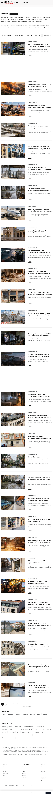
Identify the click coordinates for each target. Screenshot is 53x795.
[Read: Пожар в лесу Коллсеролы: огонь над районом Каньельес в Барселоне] (13, 88)
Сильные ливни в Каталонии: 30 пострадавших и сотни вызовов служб (39, 479)
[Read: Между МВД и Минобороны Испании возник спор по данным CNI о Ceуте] (13, 172)
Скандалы (5, 104)
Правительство (19, 735)
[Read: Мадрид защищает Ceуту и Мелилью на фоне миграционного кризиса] (13, 627)
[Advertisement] (26, 71)
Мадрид (3, 714)
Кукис (47, 785)
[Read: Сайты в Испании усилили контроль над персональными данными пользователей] (13, 690)
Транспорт (4, 732)
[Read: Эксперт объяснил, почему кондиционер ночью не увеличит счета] (13, 399)
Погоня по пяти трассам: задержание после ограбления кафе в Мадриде (39, 252)
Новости (4, 726)
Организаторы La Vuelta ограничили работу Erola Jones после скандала (39, 106)
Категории (24, 766)
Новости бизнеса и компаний (8, 737)
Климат (5, 187)
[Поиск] (27, 2)
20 (12, 704)
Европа (4, 333)
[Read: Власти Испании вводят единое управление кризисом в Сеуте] (13, 317)
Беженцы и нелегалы (7, 167)
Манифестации (48, 35)
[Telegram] (20, 2)
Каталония (18, 714)
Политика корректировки (25, 776)
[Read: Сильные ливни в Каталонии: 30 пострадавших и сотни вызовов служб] (13, 482)
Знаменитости (18, 726)
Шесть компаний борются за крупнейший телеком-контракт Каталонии (39, 45)
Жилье (40, 735)
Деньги (35, 735)
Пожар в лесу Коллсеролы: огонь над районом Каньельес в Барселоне (39, 85)
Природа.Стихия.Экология (26, 729)
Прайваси (42, 785)
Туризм (5, 208)
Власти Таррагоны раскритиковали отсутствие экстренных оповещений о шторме (38, 458)
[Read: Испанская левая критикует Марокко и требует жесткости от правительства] (13, 669)
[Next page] (16, 704)
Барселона (10, 714)
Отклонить (42, 792)
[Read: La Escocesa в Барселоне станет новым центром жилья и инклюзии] (13, 296)
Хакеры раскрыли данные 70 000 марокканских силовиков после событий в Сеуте (39, 335)
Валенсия (32, 714)
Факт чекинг (5, 775)
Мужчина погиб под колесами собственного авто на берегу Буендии (38, 355)
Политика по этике (45, 780)
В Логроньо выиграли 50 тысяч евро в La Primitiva (39, 520)
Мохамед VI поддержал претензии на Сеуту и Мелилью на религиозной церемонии (40, 231)
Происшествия (6, 35)
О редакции (43, 766)
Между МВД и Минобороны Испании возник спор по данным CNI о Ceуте (39, 168)
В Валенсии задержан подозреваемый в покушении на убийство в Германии (39, 437)
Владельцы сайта (44, 769)
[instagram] (17, 2)
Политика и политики (8, 146)
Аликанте (28, 717)
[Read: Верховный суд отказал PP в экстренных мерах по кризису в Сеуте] (13, 648)
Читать (29, 55)
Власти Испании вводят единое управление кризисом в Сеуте (39, 314)
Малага (21, 717)
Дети (18, 732)
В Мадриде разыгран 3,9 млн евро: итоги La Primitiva (38, 583)
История (49, 729)
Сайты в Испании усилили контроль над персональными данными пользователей (38, 686)
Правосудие (12, 732)
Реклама (5, 769)
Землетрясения (19, 35)
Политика (24, 773)
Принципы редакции (7, 778)
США (3, 717)
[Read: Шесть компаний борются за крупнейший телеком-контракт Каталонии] (13, 48)
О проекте (5, 766)
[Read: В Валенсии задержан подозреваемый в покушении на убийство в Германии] (13, 440)
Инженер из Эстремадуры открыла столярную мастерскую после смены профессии (39, 272)
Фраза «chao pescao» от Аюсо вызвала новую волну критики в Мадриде (39, 148)
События (5, 560)
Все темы (12, 6)
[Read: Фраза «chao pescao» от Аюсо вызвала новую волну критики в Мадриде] (13, 151)
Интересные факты (40, 726)
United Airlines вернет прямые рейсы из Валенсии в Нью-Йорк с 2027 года (39, 210)
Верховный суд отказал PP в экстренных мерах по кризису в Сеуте (39, 645)
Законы (11, 735)
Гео (22, 769)
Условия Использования (33, 785)
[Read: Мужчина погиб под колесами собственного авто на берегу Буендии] (13, 359)
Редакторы (5, 773)
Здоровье (42, 729)
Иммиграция (6, 229)
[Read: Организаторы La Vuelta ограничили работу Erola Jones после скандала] (13, 109)
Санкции (37, 35)
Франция (9, 717)
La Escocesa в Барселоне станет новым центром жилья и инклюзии (40, 293)
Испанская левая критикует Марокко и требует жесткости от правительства (39, 666)
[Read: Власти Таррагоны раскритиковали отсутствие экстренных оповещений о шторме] (13, 461)
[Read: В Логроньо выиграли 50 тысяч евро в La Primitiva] (13, 523)
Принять (48, 792)
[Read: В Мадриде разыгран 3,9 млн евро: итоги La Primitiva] (13, 586)
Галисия (15, 717)
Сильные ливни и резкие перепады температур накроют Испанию (39, 189)
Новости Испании (5, 6)
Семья (11, 729)
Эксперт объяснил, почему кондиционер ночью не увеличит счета (39, 395)
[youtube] (24, 2)
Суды (16, 729)
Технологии (4, 735)
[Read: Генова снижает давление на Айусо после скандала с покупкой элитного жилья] (13, 606)
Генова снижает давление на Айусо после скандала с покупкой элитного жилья (40, 603)
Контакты (5, 771)
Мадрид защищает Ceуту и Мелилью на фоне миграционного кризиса (40, 624)
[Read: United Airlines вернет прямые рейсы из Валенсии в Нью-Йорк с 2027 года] (13, 213)
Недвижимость (6, 291)
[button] (50, 35)
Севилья (45, 714)
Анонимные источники (43, 777)
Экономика (5, 44)
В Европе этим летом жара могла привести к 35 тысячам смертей (39, 541)
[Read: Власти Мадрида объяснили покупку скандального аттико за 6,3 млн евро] (13, 419)
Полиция (47, 735)
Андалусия (25, 714)
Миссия (42, 775)
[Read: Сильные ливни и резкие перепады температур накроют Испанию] (13, 192)
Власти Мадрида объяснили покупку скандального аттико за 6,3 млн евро (39, 416)
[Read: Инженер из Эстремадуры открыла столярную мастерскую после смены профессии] (13, 275)
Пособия (29, 35)
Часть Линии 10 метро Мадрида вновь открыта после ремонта (39, 499)
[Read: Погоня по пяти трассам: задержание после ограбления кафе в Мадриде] (13, 255)
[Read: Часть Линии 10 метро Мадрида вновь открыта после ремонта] (13, 503)
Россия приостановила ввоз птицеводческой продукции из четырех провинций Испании (38, 127)
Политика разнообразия (44, 772)
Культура (10, 726)
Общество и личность (8, 271)
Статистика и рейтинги (8, 518)
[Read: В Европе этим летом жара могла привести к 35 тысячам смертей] (13, 544)
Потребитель (6, 685)
